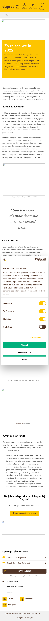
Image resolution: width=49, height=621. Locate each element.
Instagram (12, 605)
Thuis (7, 15)
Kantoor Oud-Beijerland (16, 558)
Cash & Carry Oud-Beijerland (18, 563)
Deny (24, 360)
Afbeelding (19, 423)
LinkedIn (11, 599)
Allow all (24, 345)
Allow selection (24, 352)
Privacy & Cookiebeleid (32, 613)
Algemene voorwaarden (13, 613)
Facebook (29, 599)
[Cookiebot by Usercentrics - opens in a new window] (35, 259)
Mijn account (24, 8)
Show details (35, 337)
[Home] (8, 7)
